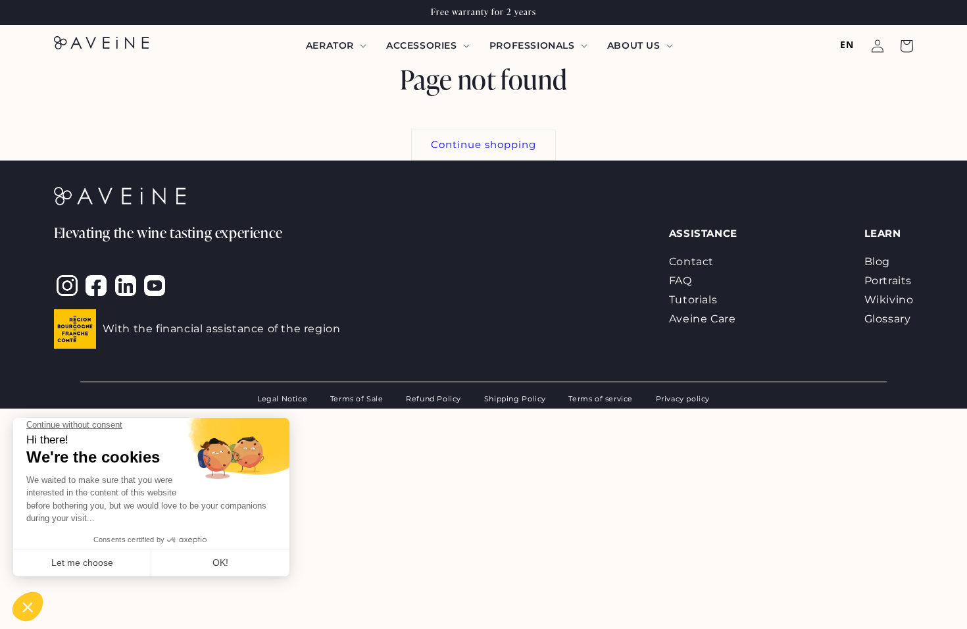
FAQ (680, 280)
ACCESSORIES (421, 45)
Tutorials (693, 299)
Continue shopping (483, 144)
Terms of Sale (357, 399)
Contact (691, 261)
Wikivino (889, 299)
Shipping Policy (515, 399)
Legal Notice (282, 399)
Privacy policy (683, 399)
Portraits (888, 280)
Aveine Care (702, 319)
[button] (335, 45)
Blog (877, 261)
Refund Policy (433, 399)
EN (846, 44)
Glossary (887, 319)
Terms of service (600, 399)
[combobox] (846, 45)
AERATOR (330, 45)
